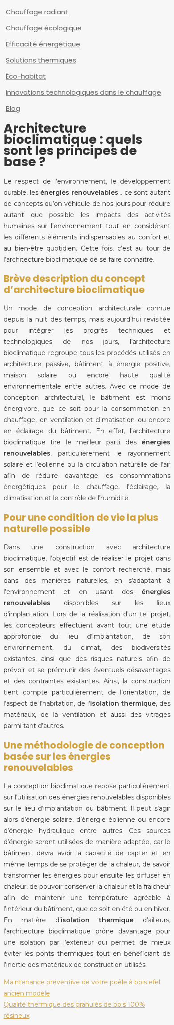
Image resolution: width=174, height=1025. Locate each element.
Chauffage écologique (44, 28)
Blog (13, 108)
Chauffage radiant (37, 12)
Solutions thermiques (41, 60)
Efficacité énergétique (43, 44)
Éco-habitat (26, 76)
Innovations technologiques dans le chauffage (83, 92)
